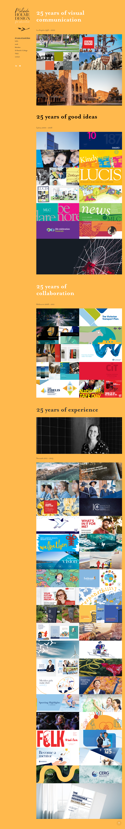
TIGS (17, 54)
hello (16, 41)
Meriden (17, 47)
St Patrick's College (21, 50)
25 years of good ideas (22, 38)
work (16, 44)
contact (17, 57)
